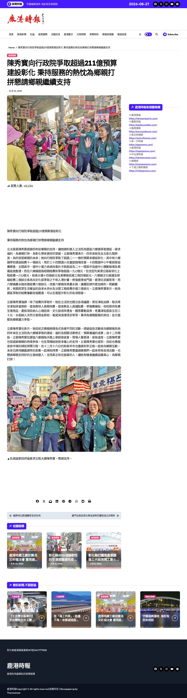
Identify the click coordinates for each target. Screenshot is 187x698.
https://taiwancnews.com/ (142, 157)
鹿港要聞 (42, 34)
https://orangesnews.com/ (142, 164)
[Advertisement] (64, 208)
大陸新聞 (81, 34)
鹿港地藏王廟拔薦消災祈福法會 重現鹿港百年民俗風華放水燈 (23, 559)
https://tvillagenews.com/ (142, 170)
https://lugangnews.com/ (142, 150)
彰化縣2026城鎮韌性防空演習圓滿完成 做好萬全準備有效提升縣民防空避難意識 (63, 561)
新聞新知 (94, 34)
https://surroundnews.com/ (143, 131)
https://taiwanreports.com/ (143, 118)
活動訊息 (55, 34)
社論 (32, 34)
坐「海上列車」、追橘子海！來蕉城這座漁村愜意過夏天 (67, 620)
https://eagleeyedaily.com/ (143, 124)
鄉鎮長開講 (108, 34)
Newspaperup (67, 688)
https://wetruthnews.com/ (142, 137)
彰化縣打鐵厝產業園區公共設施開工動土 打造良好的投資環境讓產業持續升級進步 (102, 561)
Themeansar (13, 692)
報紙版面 (121, 34)
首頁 (11, 34)
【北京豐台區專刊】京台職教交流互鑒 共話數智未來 (22, 620)
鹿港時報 (18, 665)
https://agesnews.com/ (141, 144)
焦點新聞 (21, 34)
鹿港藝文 (68, 34)
